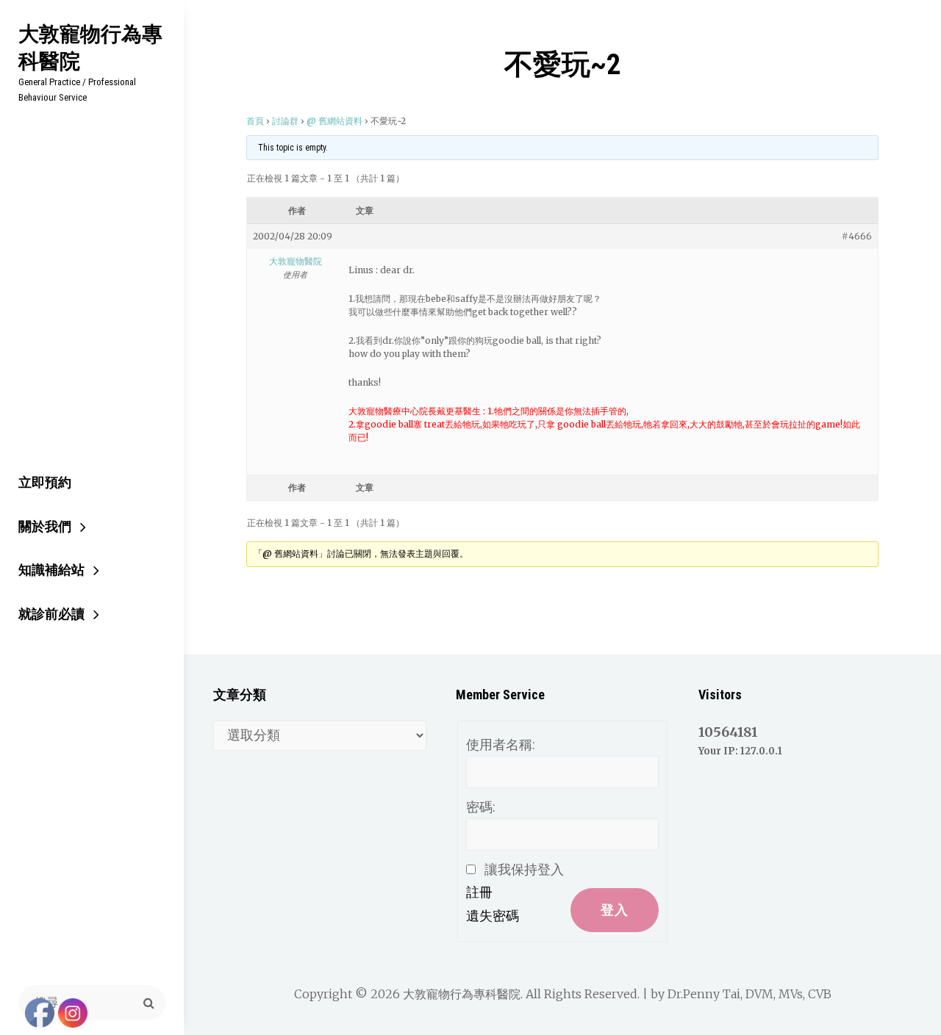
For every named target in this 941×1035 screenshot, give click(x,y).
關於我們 (44, 526)
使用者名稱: (500, 744)
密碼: (480, 807)
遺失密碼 (492, 915)
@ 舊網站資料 (334, 120)
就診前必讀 (51, 614)
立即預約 (44, 482)
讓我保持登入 (524, 869)
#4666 (857, 236)
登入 (615, 909)
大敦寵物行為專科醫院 (90, 47)
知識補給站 (51, 570)
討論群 (285, 120)
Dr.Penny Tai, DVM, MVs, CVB (749, 994)
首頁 (255, 120)
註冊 (479, 892)
